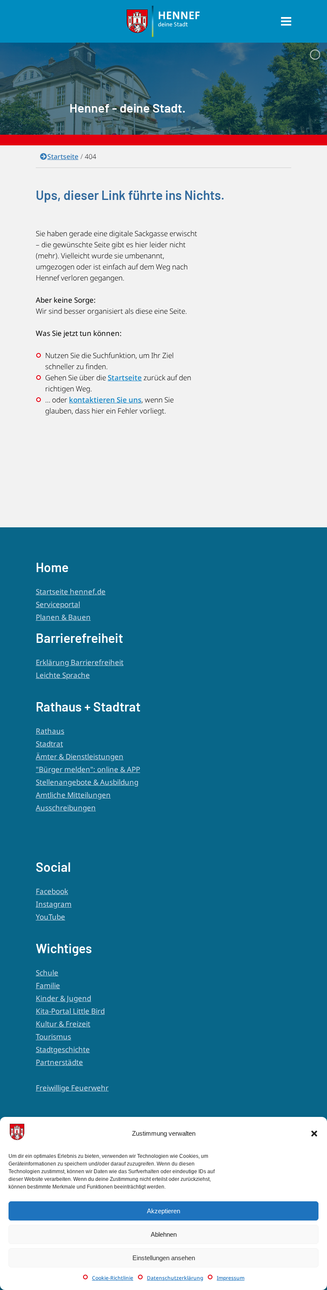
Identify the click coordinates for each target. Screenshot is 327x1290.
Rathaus (50, 731)
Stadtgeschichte (63, 1049)
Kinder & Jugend (63, 998)
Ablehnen (164, 1234)
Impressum (230, 1277)
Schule (47, 973)
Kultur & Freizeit (63, 1024)
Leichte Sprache (63, 675)
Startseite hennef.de (71, 591)
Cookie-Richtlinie (112, 1277)
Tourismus (53, 1036)
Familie (48, 985)
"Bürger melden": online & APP (88, 769)
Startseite (62, 156)
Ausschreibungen (66, 808)
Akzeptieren (163, 1211)
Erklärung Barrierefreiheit (79, 662)
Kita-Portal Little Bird (70, 1011)
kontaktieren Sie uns (105, 400)
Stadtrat (49, 744)
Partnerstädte (59, 1062)
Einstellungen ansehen (163, 1257)
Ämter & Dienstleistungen (79, 756)
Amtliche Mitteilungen (73, 795)
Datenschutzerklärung (175, 1277)
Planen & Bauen (63, 617)
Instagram (54, 904)
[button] (314, 1133)
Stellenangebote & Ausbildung (87, 782)
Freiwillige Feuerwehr (72, 1088)
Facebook (52, 891)
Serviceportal (58, 604)
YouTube (50, 917)
